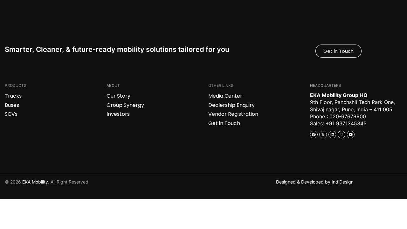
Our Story (118, 96)
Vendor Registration (233, 114)
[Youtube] (351, 134)
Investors (118, 114)
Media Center (225, 96)
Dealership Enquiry (231, 105)
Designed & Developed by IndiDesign (315, 181)
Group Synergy (125, 105)
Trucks (13, 96)
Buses (12, 105)
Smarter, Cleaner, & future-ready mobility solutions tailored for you (117, 49)
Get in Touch (224, 123)
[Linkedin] (332, 134)
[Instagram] (341, 134)
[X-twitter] (323, 134)
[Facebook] (314, 134)
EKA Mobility (35, 181)
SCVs (11, 114)
